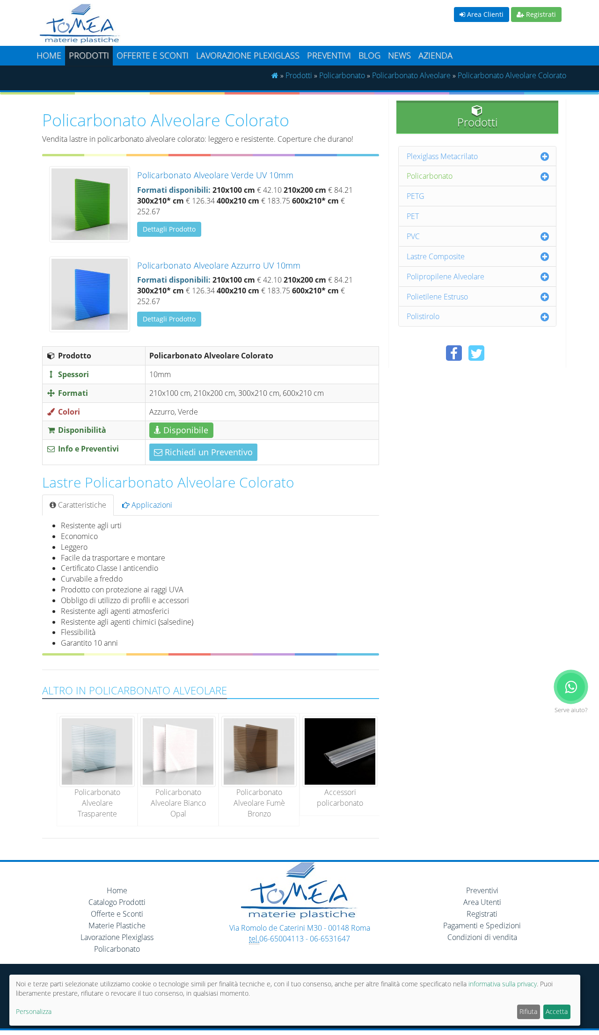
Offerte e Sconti (153, 55)
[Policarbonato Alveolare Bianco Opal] (178, 750)
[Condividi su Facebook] (454, 353)
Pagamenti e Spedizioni (482, 925)
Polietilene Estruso (437, 297)
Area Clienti (484, 14)
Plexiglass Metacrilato (442, 156)
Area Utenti (482, 902)
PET (413, 216)
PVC (413, 236)
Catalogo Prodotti (117, 902)
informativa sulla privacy (502, 983)
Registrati (540, 14)
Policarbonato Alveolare (411, 75)
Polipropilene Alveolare (445, 276)
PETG (415, 196)
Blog (369, 55)
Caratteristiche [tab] (81, 505)
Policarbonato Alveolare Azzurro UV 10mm (218, 265)
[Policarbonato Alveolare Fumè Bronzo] (259, 750)
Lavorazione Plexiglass (116, 937)
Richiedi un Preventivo (207, 452)
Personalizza (33, 1011)
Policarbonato (342, 75)
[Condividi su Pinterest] (499, 353)
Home (49, 55)
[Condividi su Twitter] (476, 353)
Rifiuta (528, 1011)
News (399, 55)
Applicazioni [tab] (151, 505)
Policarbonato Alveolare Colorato (512, 75)
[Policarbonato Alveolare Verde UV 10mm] (89, 204)
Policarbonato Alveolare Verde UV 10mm (215, 175)
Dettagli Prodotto (169, 229)
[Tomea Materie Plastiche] (166, 25)
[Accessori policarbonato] (340, 750)
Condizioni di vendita (482, 937)
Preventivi (329, 55)
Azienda (435, 55)
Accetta (557, 1011)
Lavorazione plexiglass (248, 55)
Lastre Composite (436, 256)
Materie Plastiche (117, 925)
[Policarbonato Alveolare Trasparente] (97, 750)
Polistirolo (423, 316)
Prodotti (89, 55)
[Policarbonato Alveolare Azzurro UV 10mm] (89, 294)
